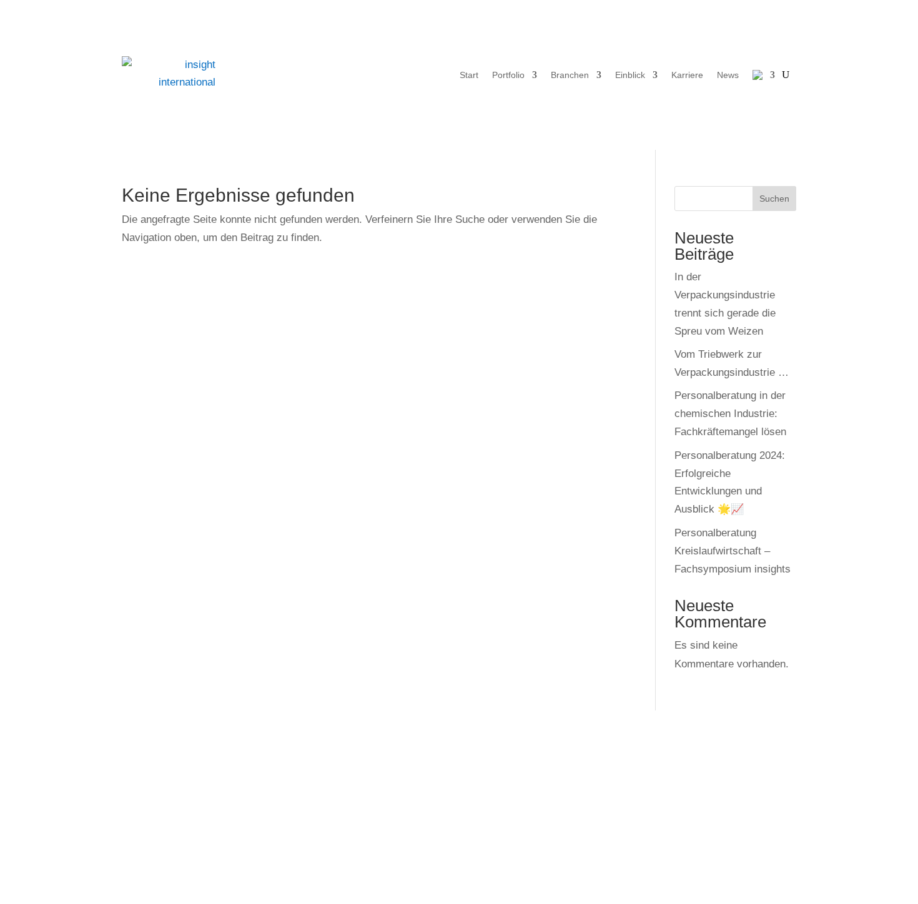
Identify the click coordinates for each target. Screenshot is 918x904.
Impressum (504, 790)
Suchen (774, 199)
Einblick (630, 75)
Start (469, 75)
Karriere (687, 75)
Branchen (570, 75)
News (728, 75)
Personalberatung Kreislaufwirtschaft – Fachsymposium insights (732, 551)
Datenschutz (507, 808)
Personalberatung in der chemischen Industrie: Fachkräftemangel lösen (730, 414)
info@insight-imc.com (196, 844)
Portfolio (508, 75)
